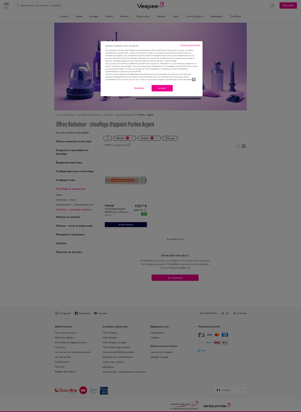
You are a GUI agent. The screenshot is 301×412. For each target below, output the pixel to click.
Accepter (162, 88)
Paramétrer (139, 88)
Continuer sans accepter (190, 45)
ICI (194, 79)
